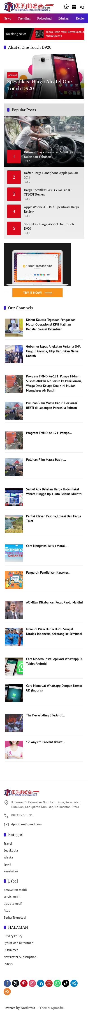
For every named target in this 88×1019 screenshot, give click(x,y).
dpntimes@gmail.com (26, 824)
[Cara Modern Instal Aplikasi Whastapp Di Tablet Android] (14, 666)
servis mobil (12, 897)
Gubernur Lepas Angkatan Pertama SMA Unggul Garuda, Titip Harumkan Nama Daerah (53, 351)
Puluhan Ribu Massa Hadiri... (46, 460)
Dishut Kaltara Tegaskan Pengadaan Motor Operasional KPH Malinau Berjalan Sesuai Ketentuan (51, 324)
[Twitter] (15, 983)
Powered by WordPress (19, 1008)
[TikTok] (65, 983)
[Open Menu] (74, 6)
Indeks (8, 964)
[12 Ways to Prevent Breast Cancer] (14, 749)
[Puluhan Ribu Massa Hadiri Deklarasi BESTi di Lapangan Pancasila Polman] (14, 410)
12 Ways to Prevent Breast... (45, 742)
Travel (8, 843)
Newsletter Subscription (20, 957)
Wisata (8, 857)
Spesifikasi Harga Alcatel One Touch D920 (39, 85)
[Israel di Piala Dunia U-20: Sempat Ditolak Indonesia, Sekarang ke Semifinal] (14, 636)
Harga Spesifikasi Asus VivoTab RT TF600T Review (48, 192)
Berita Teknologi (15, 918)
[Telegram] (74, 983)
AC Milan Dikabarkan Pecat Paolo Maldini (54, 602)
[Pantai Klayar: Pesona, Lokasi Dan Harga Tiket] (14, 523)
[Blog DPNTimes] (29, 6)
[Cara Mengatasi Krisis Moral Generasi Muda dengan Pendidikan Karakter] (14, 553)
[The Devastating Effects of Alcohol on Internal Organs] (14, 723)
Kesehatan (11, 871)
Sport (7, 864)
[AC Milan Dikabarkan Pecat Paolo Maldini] (14, 610)
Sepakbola (11, 850)
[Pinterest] (24, 983)
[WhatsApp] (57, 983)
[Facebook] (7, 983)
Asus (7, 911)
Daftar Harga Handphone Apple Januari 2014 (51, 175)
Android (12, 75)
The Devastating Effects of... (45, 715)
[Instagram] (32, 983)
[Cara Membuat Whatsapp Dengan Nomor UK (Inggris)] (14, 693)
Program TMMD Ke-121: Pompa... (49, 433)
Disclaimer (11, 950)
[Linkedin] (40, 983)
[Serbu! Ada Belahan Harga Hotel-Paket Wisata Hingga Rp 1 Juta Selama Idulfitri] (14, 497)
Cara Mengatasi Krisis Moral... (46, 546)
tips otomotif (13, 904)
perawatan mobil (15, 890)
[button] (66, 6)
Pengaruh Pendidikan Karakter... (48, 572)
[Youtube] (49, 983)
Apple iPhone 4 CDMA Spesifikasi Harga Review (51, 209)
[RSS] (7, 991)
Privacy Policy (13, 936)
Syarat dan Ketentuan (18, 943)
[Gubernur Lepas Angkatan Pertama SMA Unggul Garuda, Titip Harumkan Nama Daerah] (14, 354)
